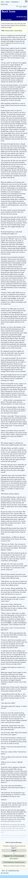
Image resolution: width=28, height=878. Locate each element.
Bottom (25, 6)
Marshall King (15, 1)
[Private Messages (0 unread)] (17, 6)
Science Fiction (9, 30)
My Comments (4, 873)
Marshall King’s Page (13, 870)
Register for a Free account (14, 856)
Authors (8, 1)
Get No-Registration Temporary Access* (14, 862)
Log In (20, 6)
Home (2, 1)
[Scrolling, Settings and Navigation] (26, 1)
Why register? (14, 858)
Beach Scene (4, 4)
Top (6, 870)
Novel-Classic (18, 30)
